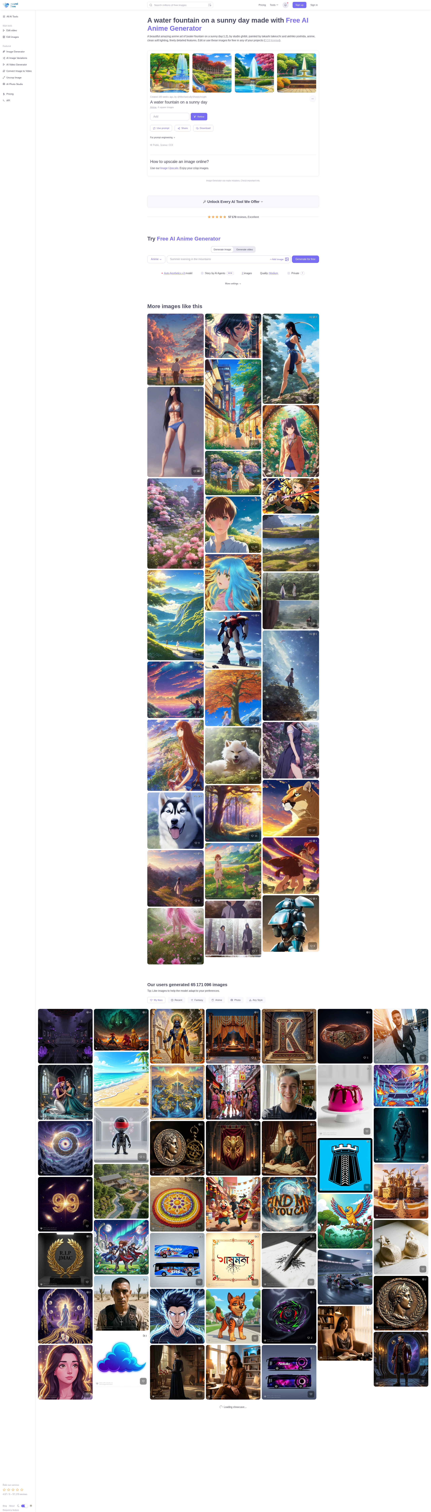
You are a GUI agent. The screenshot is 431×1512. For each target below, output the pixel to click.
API (8, 100)
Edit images (12, 37)
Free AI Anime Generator (188, 239)
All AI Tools (12, 16)
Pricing (262, 5)
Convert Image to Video (19, 71)
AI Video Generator (16, 64)
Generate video (244, 249)
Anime (153, 107)
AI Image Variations (16, 58)
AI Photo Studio (14, 84)
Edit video (11, 30)
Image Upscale (169, 168)
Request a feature (11, 1510)
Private (295, 273)
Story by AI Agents (215, 273)
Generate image (222, 249)
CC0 (171, 145)
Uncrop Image (14, 77)
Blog (5, 1506)
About (11, 1506)
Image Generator (15, 51)
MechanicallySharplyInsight (193, 97)
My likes (157, 1000)
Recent (178, 1000)
